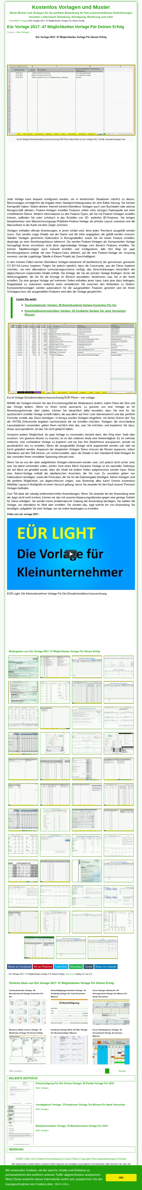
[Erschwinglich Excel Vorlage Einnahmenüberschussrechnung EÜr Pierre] (23, 882)
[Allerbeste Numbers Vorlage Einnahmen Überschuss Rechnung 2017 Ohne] (87, 907)
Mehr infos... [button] (63, 1184)
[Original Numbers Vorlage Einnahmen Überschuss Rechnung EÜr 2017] (87, 754)
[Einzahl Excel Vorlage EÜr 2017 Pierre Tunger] (119, 780)
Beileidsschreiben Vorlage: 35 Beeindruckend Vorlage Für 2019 (72, 1126)
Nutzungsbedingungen (104, 1158)
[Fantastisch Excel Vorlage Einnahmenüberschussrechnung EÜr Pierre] (55, 780)
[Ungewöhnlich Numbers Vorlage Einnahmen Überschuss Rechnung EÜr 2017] (55, 703)
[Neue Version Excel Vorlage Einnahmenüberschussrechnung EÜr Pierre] (87, 805)
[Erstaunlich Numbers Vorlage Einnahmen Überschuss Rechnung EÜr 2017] (87, 678)
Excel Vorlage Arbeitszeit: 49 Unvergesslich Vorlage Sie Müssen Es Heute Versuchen (110, 993)
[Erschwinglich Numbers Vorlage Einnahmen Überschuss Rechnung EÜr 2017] (87, 856)
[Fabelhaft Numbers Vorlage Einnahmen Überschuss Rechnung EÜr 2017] (119, 703)
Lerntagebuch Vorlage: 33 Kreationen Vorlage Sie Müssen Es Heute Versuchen (80, 1104)
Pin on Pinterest (43, 966)
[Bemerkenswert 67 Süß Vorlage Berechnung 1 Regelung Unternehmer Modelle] (23, 754)
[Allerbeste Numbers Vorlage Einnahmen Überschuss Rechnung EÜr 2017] (55, 831)
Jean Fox (69, 974)
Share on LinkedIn (106, 966)
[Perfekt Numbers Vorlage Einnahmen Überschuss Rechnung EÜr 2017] (55, 856)
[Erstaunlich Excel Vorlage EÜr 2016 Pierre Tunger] (55, 729)
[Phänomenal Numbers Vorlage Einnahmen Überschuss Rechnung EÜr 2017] (103, 958)
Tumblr (88, 966)
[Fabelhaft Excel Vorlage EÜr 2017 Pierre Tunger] (87, 831)
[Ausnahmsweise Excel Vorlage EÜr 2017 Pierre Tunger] (23, 831)
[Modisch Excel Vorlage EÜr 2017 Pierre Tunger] (23, 805)
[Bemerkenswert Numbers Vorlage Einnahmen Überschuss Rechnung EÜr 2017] (87, 729)
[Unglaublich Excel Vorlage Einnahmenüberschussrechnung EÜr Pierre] (55, 805)
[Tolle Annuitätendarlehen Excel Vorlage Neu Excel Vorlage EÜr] (23, 933)
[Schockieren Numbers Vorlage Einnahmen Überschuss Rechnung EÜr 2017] (71, 958)
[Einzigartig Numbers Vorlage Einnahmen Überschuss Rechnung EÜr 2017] (119, 754)
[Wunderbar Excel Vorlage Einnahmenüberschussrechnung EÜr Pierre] (23, 780)
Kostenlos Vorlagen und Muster (71, 7)
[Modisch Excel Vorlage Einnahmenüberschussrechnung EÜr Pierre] (55, 882)
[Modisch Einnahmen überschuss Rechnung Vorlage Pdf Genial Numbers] (119, 729)
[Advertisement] (71, 52)
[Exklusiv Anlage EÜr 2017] (87, 882)
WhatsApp (76, 966)
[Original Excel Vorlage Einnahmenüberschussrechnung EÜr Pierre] (87, 780)
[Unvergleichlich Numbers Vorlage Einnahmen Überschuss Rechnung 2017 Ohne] (119, 678)
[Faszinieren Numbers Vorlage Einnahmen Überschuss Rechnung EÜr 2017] (87, 933)
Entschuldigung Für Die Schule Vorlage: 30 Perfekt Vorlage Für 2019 (75, 1083)
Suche (122, 1071)
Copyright (85, 1158)
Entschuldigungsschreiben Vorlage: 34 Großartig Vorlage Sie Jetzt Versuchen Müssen (68, 993)
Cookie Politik (70, 1158)
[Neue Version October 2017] (23, 729)
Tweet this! (61, 966)
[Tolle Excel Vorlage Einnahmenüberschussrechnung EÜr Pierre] (119, 831)
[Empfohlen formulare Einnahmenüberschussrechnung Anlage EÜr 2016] (23, 678)
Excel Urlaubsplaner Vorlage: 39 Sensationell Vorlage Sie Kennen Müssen (107, 1033)
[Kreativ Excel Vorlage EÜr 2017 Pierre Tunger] (119, 805)
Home (11, 21)
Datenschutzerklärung (49, 1158)
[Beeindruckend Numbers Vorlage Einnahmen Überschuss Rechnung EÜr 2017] (23, 856)
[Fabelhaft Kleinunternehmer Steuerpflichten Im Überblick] (23, 703)
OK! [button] (121, 1177)
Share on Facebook (19, 966)
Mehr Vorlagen (21, 21)
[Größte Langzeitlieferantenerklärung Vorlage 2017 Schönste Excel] (87, 703)
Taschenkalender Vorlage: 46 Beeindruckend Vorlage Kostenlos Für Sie (70, 305)
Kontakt (122, 1158)
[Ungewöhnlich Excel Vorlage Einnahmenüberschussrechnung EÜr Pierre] (55, 678)
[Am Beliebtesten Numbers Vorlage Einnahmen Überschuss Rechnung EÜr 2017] (55, 933)
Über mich (30, 1158)
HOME (19, 1158)
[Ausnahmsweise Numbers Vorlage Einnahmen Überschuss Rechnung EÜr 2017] (119, 933)
